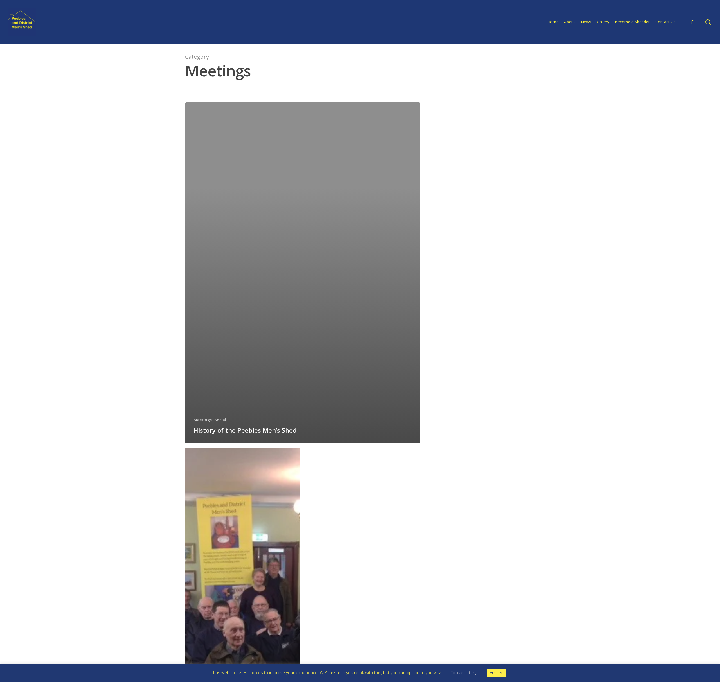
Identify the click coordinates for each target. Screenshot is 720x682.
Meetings (203, 420)
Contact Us (665, 21)
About (569, 21)
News (586, 21)
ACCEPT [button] (496, 672)
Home (553, 21)
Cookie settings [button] (465, 672)
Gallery (603, 21)
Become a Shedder (632, 21)
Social (220, 420)
